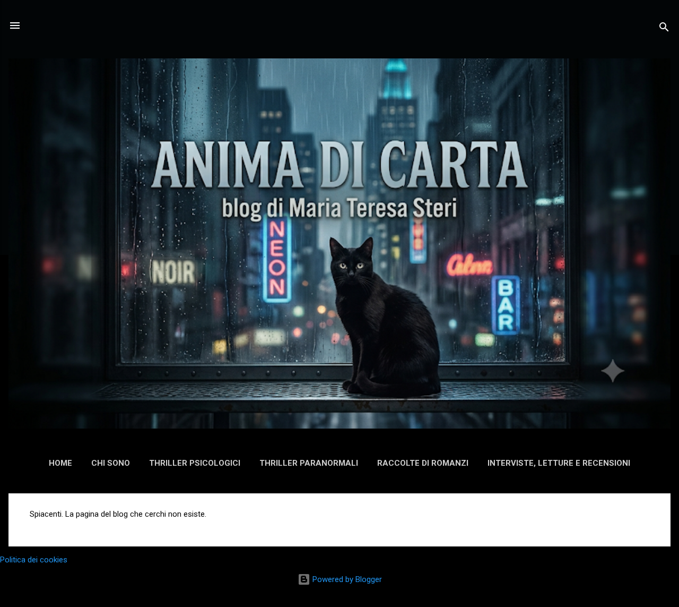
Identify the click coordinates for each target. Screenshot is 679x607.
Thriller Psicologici (194, 463)
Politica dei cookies (33, 560)
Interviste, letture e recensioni (559, 463)
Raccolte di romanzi (422, 463)
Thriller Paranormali (308, 463)
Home (60, 463)
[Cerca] (664, 29)
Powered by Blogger (346, 579)
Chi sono (110, 463)
